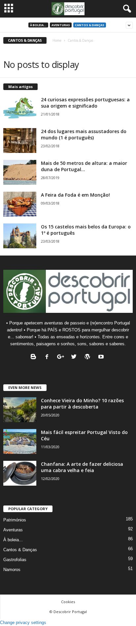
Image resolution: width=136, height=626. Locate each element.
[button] (126, 9)
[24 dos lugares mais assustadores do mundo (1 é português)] (19, 140)
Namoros (11, 569)
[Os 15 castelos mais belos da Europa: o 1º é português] (19, 235)
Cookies (68, 601)
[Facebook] (48, 357)
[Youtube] (102, 357)
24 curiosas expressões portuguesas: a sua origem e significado (85, 102)
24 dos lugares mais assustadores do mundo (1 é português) (83, 134)
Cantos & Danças (89, 25)
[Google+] (62, 357)
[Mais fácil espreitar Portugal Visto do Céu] (19, 441)
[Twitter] (75, 357)
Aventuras (60, 25)
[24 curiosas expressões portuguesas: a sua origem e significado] (19, 108)
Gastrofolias (14, 559)
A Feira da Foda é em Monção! (75, 195)
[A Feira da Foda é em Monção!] (19, 204)
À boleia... (38, 25)
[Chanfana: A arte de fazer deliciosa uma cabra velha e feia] (19, 473)
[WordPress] (89, 357)
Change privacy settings (23, 622)
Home (56, 40)
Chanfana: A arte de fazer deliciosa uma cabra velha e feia (82, 467)
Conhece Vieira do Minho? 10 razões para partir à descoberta (82, 403)
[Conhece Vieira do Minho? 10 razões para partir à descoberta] (19, 409)
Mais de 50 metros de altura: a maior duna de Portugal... (84, 166)
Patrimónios (14, 519)
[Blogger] (35, 357)
